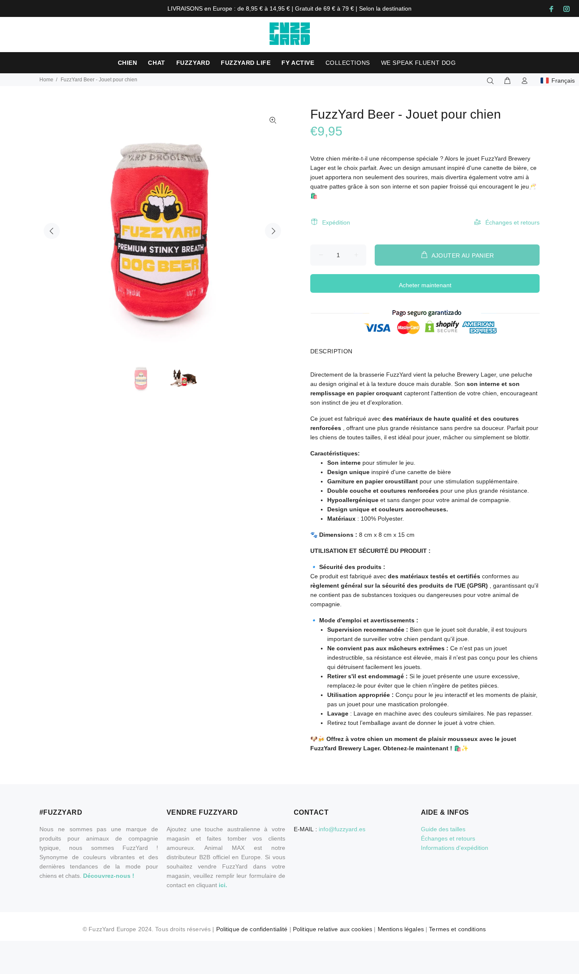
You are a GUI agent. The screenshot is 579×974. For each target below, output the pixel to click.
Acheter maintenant (425, 285)
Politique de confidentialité (252, 929)
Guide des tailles (443, 829)
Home (46, 80)
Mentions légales (401, 929)
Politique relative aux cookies (332, 929)
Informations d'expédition (454, 847)
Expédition (336, 222)
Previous (52, 231)
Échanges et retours (512, 222)
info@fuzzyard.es (342, 829)
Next (273, 231)
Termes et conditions (457, 929)
